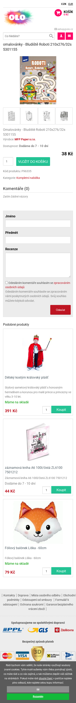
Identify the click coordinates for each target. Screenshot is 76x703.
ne (38, 689)
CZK (63, 3)
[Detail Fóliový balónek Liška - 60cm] (38, 522)
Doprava (23, 595)
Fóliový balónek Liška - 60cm (25, 548)
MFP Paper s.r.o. (25, 139)
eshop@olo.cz (65, 29)
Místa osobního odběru (45, 595)
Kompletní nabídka (28, 177)
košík (68, 13)
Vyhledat (51, 36)
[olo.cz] (19, 17)
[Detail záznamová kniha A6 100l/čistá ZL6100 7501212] (38, 442)
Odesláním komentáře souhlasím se (37, 285)
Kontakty (9, 595)
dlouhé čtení (45, 678)
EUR (70, 3)
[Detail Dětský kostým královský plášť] (38, 352)
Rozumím (38, 696)
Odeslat (60, 310)
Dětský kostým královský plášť (26, 377)
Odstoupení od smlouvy (37, 599)
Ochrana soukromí (31, 604)
